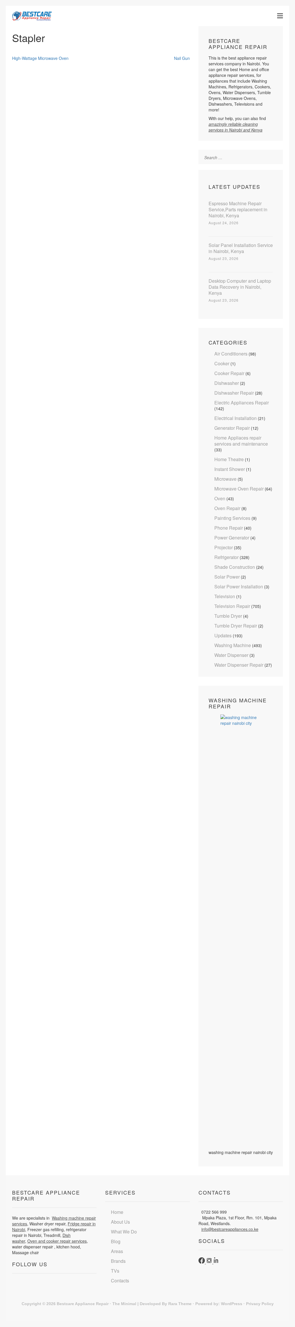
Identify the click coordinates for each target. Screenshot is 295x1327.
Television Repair (232, 606)
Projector (223, 547)
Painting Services (232, 518)
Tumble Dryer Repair (235, 625)
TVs (115, 1270)
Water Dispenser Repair (238, 664)
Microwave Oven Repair (239, 488)
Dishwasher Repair (234, 392)
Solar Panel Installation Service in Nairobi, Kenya (241, 248)
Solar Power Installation (238, 586)
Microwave (225, 479)
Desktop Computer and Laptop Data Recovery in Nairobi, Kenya (240, 286)
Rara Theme (180, 1303)
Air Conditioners (230, 353)
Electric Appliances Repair (241, 402)
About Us (120, 1221)
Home (117, 1212)
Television (224, 596)
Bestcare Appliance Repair (83, 1303)
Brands (118, 1261)
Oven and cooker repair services (57, 1241)
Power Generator (231, 537)
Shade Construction (234, 567)
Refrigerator (226, 557)
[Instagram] (209, 1262)
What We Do (124, 1231)
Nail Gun (182, 58)
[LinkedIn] (216, 1262)
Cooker (221, 363)
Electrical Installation (235, 418)
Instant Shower (229, 469)
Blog (115, 1241)
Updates (223, 635)
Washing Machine (232, 645)
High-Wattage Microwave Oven (40, 58)
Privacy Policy (260, 1303)
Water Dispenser (231, 655)
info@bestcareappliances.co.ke (229, 1229)
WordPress (231, 1303)
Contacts (120, 1280)
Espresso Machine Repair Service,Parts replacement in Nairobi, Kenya (238, 209)
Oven (219, 498)
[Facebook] (202, 1262)
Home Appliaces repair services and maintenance (241, 440)
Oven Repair (227, 508)
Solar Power (227, 576)
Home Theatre (229, 459)
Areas (117, 1251)
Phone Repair (228, 527)
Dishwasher (226, 383)
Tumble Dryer (228, 616)
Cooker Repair (229, 373)
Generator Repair (232, 428)
